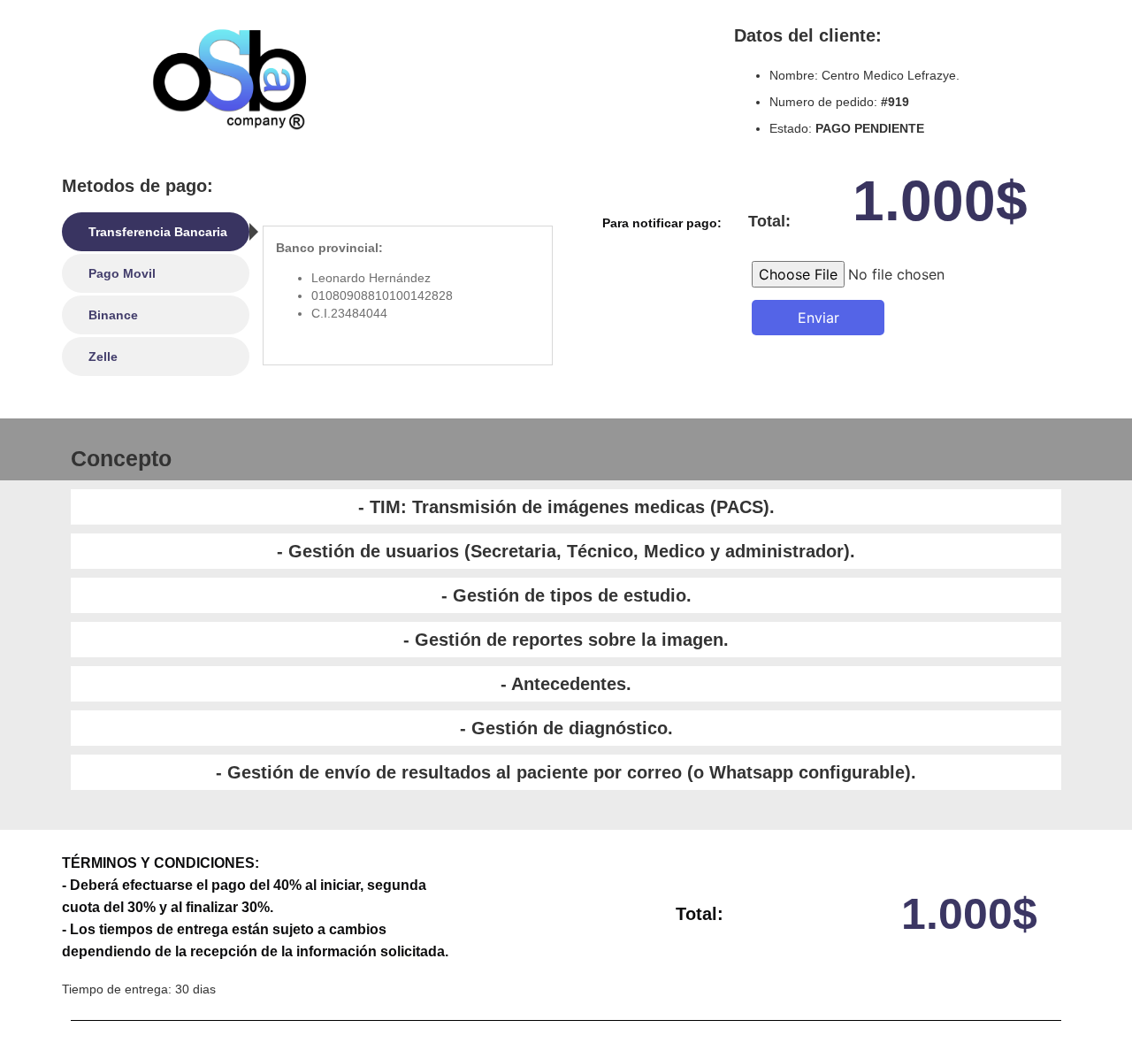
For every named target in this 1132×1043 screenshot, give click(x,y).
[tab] (155, 231)
